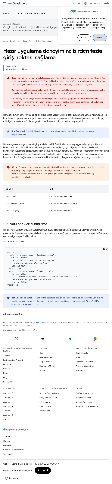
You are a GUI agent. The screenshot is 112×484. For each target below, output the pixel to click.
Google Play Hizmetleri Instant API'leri (60, 81)
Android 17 (8, 393)
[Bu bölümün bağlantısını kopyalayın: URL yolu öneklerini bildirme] (50, 224)
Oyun (41, 353)
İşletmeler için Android (13, 360)
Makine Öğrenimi (46, 357)
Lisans (14, 464)
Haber (5, 373)
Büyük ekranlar (82, 353)
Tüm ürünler (8, 454)
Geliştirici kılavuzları (48, 397)
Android (6, 355)
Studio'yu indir (45, 406)
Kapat (84, 37)
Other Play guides (34, 14)
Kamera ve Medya (47, 366)
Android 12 (8, 415)
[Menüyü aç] (4, 3)
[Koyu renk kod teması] (103, 249)
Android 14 (8, 406)
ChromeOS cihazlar (84, 361)
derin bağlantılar (76, 102)
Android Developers (11, 41)
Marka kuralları (26, 464)
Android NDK (45, 410)
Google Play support (84, 402)
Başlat (99, 37)
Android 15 (8, 402)
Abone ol (43, 470)
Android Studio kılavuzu (49, 393)
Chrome (6, 441)
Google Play (11, 14)
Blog (5, 377)
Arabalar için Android (85, 366)
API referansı (44, 402)
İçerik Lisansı (38, 322)
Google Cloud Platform (13, 450)
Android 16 (8, 397)
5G (40, 374)
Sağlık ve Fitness (46, 361)
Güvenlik (7, 364)
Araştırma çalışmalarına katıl (88, 406)
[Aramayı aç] (73, 3)
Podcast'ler (8, 382)
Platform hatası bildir (84, 393)
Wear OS (80, 357)
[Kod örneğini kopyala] (107, 249)
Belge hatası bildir (83, 397)
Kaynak (6, 369)
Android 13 (8, 410)
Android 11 (7, 419)
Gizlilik (42, 370)
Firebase (7, 445)
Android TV (81, 370)
